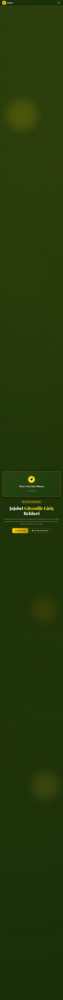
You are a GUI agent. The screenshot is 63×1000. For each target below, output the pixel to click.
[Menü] (59, 2)
